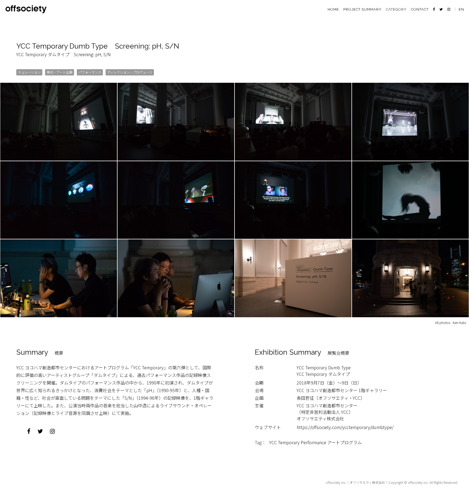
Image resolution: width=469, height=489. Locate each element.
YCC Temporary (284, 442)
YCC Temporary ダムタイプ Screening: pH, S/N (63, 54)
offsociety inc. (336, 482)
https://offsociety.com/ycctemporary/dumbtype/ (347, 427)
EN (461, 9)
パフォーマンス (89, 72)
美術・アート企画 (59, 72)
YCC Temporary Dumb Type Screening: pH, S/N (97, 46)
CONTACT (420, 9)
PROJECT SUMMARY (362, 9)
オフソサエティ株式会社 (367, 482)
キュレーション (29, 72)
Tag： (260, 442)
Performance (313, 442)
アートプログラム (344, 442)
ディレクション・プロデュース (129, 72)
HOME (333, 9)
